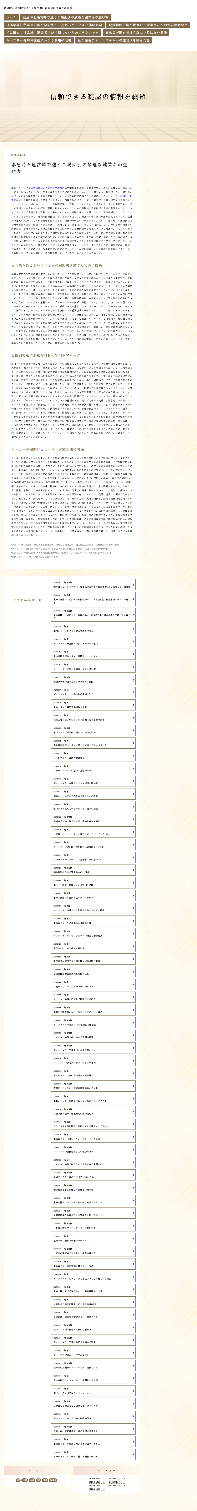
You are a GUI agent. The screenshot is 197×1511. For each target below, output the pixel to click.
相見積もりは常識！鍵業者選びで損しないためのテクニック (52, 32)
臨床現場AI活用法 (84, 544)
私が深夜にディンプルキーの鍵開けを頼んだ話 (114, 40)
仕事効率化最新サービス (107, 544)
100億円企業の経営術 (100, 552)
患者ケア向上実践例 (21, 544)
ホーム (11, 17)
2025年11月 (114, 1482)
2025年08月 (94, 1489)
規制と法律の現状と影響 (23, 552)
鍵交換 (53, 1480)
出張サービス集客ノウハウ (75, 552)
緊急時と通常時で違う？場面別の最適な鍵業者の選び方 (66, 17)
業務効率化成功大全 (43, 544)
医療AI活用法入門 (64, 544)
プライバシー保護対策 (22, 548)
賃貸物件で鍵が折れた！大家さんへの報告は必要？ (148, 24)
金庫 (45, 1480)
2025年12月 (94, 1482)
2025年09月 (114, 1485)
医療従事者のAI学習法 (71, 548)
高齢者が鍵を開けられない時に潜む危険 (136, 32)
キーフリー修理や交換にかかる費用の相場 (38, 40)
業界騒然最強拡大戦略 (48, 552)
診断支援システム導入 (22, 556)
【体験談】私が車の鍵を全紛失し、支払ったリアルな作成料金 (54, 24)
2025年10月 (94, 1485)
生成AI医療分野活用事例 (96, 548)
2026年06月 (94, 1478)
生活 (25, 1480)
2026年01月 (114, 1478)
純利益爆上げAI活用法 (47, 548)
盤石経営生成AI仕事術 (47, 556)
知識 (32, 1480)
